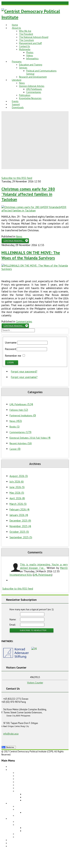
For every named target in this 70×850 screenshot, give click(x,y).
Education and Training (30, 64)
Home (15, 24)
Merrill (64, 568)
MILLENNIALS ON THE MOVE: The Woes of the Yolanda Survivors (30, 255)
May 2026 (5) (17, 492)
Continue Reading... (13, 240)
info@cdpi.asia (10, 733)
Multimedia (24, 49)
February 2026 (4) (19, 509)
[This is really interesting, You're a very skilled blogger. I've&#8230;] (15, 567)
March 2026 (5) (18, 504)
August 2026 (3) (19, 476)
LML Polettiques (34, 89)
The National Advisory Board (33, 37)
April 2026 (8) (17, 498)
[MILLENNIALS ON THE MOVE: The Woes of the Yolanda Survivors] (35, 269)
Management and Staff (30, 43)
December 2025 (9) (20, 520)
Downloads (18, 107)
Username (11, 342)
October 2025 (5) (19, 531)
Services (23, 67)
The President (26, 34)
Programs (17, 61)
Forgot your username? (24, 377)
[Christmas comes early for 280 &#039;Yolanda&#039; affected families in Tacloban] (35, 210)
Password (10, 349)
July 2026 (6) (17, 481)
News (22, 83)
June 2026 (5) (17, 487)
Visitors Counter (35, 682)
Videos (29, 55)
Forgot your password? (24, 371)
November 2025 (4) (20, 526)
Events (15, 101)
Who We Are (25, 31)
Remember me (13, 355)
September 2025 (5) (21, 537)
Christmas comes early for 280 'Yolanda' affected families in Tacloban (28, 194)
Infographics (32, 58)
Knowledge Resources (30, 98)
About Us (16, 27)
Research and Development (33, 76)
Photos (29, 52)
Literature (16, 79)
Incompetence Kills (21, 574)
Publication (24, 95)
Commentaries (33, 92)
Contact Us (24, 46)
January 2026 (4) (19, 515)
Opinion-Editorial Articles (31, 86)
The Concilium (26, 40)
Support (16, 104)
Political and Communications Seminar (42, 812)
